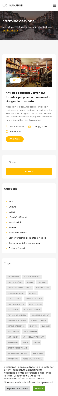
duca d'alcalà (14, 299)
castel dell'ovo (15, 282)
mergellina (13, 337)
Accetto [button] (39, 388)
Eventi (12, 211)
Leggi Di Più (14, 139)
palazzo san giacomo (18, 353)
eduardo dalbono (34, 299)
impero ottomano (16, 326)
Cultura (12, 206)
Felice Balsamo (17, 126)
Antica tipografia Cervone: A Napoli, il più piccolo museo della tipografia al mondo (28, 97)
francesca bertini (32, 310)
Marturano (13, 331)
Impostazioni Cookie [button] (17, 388)
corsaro (42, 282)
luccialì (46, 326)
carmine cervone (32, 277)
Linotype (33, 326)
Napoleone (13, 342)
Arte (15, 80)
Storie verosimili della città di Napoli (27, 237)
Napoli (26, 342)
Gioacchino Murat (40, 315)
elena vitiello (35, 304)
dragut (32, 293)
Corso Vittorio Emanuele (19, 288)
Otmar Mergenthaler (17, 348)
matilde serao (30, 331)
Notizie (12, 227)
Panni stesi (38, 353)
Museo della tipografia (33, 337)
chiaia (30, 282)
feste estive (13, 310)
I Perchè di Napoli (18, 217)
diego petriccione (16, 293)
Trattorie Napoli (17, 248)
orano (37, 342)
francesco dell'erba (17, 315)
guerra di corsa (38, 321)
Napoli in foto (15, 222)
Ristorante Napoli (18, 232)
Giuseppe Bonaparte (17, 321)
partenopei (13, 359)
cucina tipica (42, 288)
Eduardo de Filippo (16, 304)
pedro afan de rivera (32, 359)
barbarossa (13, 277)
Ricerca (29, 171)
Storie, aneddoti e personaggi (24, 243)
